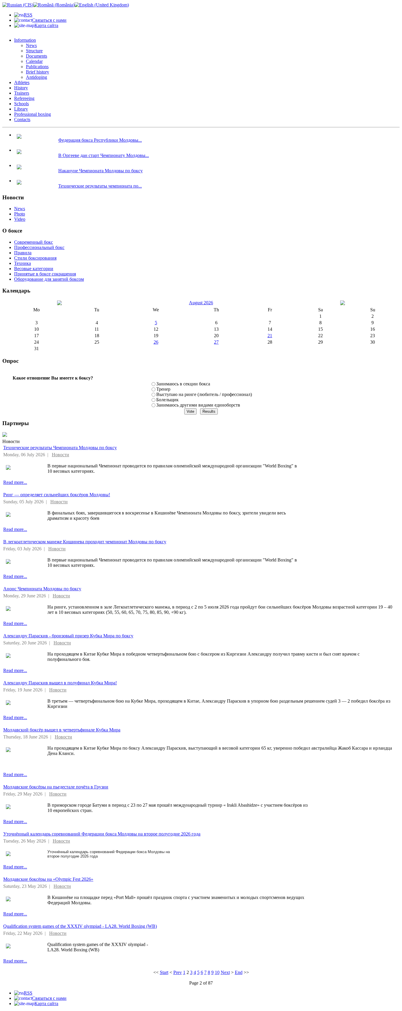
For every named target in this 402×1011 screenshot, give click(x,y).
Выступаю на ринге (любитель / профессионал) (204, 394)
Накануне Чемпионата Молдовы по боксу (100, 170)
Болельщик (167, 399)
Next (225, 972)
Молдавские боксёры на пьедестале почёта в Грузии (55, 786)
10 (217, 972)
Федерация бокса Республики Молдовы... (100, 140)
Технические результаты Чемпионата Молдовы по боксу (60, 447)
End (238, 972)
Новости (60, 454)
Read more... (15, 482)
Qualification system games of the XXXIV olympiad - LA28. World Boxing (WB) (80, 926)
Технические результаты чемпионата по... (100, 185)
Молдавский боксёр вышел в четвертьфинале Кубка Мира (61, 729)
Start (164, 972)
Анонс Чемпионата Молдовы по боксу (42, 588)
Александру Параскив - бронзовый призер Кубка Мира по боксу (68, 635)
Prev (177, 972)
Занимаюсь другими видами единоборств (198, 404)
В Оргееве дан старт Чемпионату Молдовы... (103, 155)
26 (156, 342)
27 (216, 342)
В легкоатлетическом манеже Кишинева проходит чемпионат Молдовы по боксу (84, 541)
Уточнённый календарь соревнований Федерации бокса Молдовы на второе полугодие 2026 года (101, 833)
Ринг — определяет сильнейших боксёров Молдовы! (56, 494)
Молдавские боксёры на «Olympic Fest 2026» (48, 879)
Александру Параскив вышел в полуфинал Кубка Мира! (60, 682)
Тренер (163, 389)
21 (270, 335)
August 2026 (201, 302)
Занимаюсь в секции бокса (183, 383)
